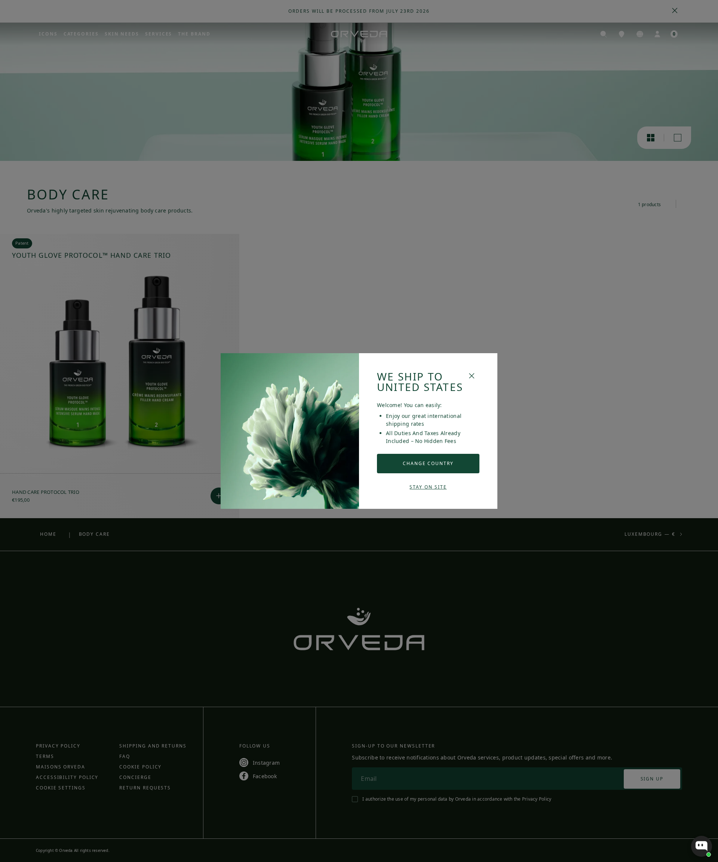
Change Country (428, 463)
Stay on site (428, 487)
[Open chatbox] (701, 846)
